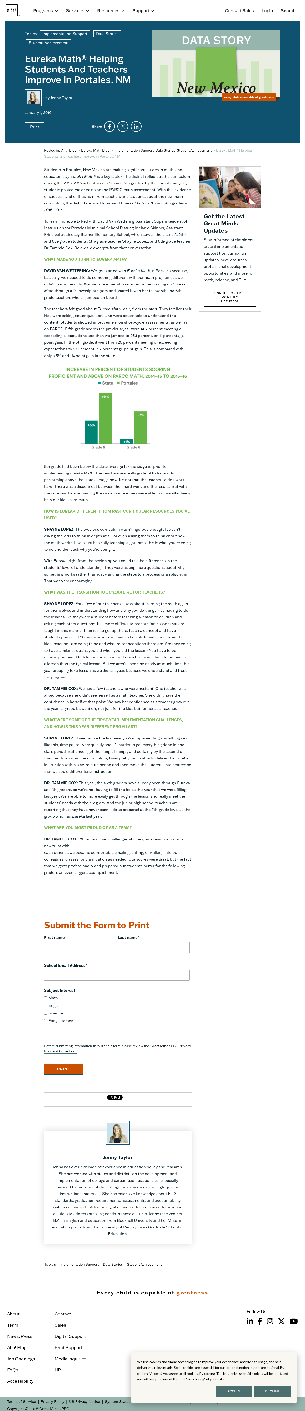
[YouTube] (294, 1321)
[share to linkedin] (136, 126)
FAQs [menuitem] (12, 1370)
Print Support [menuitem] (68, 1347)
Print (34, 126)
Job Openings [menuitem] (21, 1358)
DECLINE (272, 1391)
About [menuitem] (13, 1314)
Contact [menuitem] (63, 1314)
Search (288, 10)
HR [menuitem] (58, 1370)
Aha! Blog (69, 150)
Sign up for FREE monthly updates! (230, 297)
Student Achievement (49, 42)
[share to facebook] (109, 126)
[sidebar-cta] (230, 186)
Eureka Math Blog (95, 150)
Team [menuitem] (12, 1325)
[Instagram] (270, 1321)
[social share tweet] (122, 126)
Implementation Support (64, 33)
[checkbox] (117, 1009)
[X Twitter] (281, 1321)
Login (267, 10)
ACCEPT (234, 1391)
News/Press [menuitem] (20, 1336)
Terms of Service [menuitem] (21, 1401)
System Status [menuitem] (118, 1401)
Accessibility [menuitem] (20, 1381)
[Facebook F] (260, 1321)
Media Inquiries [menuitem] (70, 1358)
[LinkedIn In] (250, 1321)
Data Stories (107, 33)
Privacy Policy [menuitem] (52, 1401)
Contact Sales (239, 10)
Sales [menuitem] (60, 1325)
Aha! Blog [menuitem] (16, 1347)
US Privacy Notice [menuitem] (84, 1401)
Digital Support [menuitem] (70, 1336)
